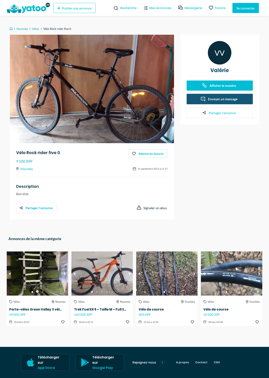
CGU (217, 362)
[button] (32, 292)
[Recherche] (114, 8)
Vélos (35, 28)
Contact (201, 362)
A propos (182, 362)
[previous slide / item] (10, 273)
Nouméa (22, 28)
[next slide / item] (65, 273)
